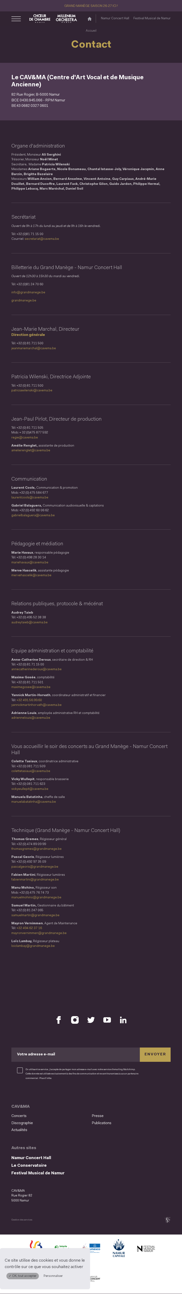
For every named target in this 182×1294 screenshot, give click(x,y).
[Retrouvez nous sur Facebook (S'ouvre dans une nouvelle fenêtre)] (59, 1020)
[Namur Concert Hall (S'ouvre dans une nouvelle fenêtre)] (91, 1279)
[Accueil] (89, 18)
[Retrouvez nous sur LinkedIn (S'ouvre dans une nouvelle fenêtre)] (123, 1020)
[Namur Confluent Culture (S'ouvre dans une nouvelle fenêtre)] (91, 1249)
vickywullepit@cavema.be (29, 789)
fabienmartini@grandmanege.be (35, 879)
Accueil (91, 30)
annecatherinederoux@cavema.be (36, 669)
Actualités (19, 1130)
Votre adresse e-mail (36, 1054)
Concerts (19, 1116)
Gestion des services (21, 1220)
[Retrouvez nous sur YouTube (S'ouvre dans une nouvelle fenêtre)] (107, 1020)
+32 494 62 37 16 (29, 928)
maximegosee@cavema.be (30, 687)
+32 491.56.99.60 (29, 700)
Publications (101, 1123)
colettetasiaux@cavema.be (30, 771)
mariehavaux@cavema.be (29, 562)
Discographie (22, 1123)
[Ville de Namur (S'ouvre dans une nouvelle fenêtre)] (118, 1249)
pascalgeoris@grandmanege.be (34, 866)
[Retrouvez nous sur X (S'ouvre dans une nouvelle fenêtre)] (91, 1020)
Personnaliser (53, 1276)
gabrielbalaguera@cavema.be (33, 515)
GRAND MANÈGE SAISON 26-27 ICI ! (91, 6)
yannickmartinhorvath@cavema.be (36, 705)
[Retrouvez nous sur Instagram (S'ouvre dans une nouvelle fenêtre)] (75, 1020)
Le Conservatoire (29, 1166)
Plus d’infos (45, 1078)
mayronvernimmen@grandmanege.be (39, 933)
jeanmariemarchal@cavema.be (33, 348)
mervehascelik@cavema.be (31, 575)
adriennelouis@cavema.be (30, 717)
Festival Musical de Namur (152, 18)
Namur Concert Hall (115, 18)
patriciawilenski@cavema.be (31, 390)
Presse (98, 1116)
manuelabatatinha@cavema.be (33, 801)
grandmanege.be (23, 300)
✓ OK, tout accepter (22, 1276)
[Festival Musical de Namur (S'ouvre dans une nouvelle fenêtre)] (145, 1249)
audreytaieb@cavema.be (29, 622)
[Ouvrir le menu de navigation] (16, 18)
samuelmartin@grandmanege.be (35, 915)
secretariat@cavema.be (42, 239)
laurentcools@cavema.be (29, 497)
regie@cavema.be (24, 437)
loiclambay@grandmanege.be (33, 946)
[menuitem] (50, 1116)
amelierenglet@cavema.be (30, 450)
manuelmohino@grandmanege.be (36, 897)
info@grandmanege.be (28, 292)
